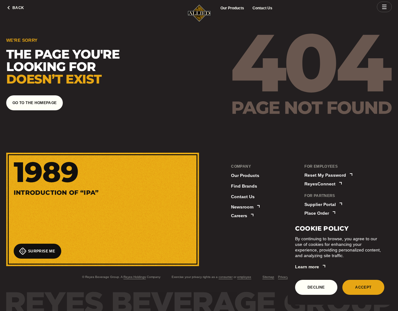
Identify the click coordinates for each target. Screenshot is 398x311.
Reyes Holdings (134, 277)
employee (244, 277)
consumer (226, 277)
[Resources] (384, 7)
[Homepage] (199, 14)
